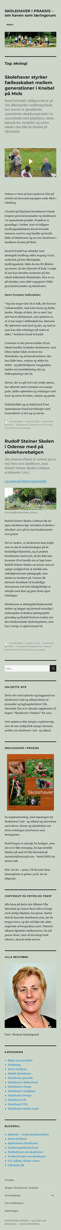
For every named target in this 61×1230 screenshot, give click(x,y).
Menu (9, 24)
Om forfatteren (14, 1203)
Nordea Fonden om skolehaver (27, 1156)
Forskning (14, 1064)
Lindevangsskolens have (23, 1147)
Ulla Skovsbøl (16, 421)
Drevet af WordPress (29, 1224)
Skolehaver (16, 428)
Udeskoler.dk (16, 1165)
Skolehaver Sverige (20, 1095)
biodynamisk (35, 646)
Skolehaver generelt (20, 1077)
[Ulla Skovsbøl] (30, 995)
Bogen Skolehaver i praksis (21, 1187)
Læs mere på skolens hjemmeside (25, 481)
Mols (7, 428)
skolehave (31, 649)
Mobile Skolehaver (19, 1073)
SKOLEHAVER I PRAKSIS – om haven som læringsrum (30, 13)
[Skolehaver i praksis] (30, 782)
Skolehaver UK (17, 1099)
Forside (9, 1180)
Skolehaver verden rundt (23, 1108)
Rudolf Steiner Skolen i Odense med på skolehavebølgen (29, 446)
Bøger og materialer (20, 1060)
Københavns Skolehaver (23, 1143)
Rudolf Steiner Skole (15, 649)
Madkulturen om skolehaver (25, 1152)
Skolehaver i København (23, 1082)
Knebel (32, 424)
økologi (26, 428)
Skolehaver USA (18, 1104)
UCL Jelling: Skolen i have (24, 1160)
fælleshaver (22, 424)
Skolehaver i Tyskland (21, 1091)
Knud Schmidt (44, 424)
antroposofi (22, 646)
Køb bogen (12, 1210)
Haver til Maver (17, 1069)
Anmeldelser (13, 1195)
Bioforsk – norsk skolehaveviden (28, 1134)
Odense (47, 646)
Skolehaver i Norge (19, 1086)
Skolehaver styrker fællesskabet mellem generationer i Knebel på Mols (29, 85)
